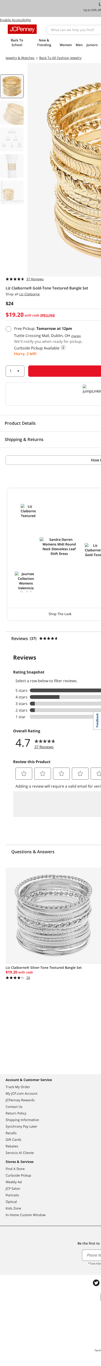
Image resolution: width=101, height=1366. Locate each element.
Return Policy (16, 1113)
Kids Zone (13, 1208)
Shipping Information (22, 1120)
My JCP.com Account (21, 1093)
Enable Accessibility (15, 20)
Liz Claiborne (29, 294)
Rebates (12, 1146)
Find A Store (15, 1168)
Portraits (12, 1195)
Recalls (11, 1133)
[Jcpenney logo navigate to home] (22, 29)
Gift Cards (13, 1139)
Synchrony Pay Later (21, 1126)
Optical (11, 1201)
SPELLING (47, 315)
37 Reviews (35, 279)
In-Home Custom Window (26, 1215)
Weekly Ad (14, 1182)
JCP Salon (13, 1188)
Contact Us (14, 1106)
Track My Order (18, 1087)
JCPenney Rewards (20, 1100)
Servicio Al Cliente (20, 1152)
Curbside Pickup (18, 1175)
